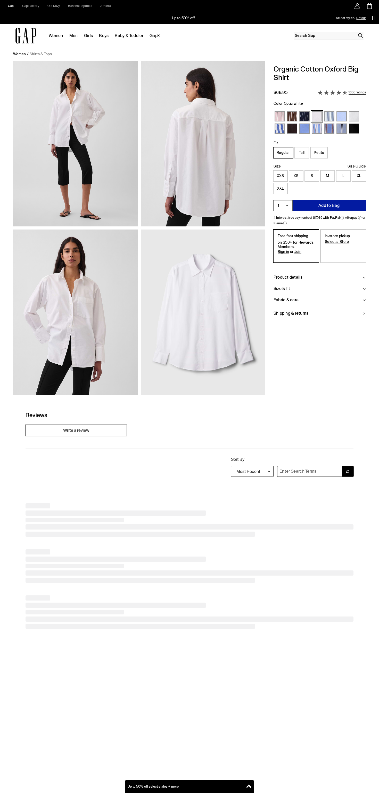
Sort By (237, 570)
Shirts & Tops (41, 54)
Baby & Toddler (129, 35)
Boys (104, 35)
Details (361, 18)
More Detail (36, 677)
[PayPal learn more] (342, 218)
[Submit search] (347, 582)
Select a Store (337, 241)
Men (73, 35)
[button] (139, 230)
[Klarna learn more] (285, 223)
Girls (88, 35)
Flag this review (38, 692)
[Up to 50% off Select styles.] (184, 18)
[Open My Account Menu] (357, 6)
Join (297, 252)
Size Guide (357, 166)
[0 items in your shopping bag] (369, 6)
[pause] (373, 18)
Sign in (283, 252)
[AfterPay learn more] (359, 218)
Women (56, 35)
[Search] (360, 35)
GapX (155, 35)
